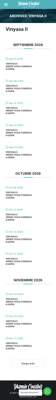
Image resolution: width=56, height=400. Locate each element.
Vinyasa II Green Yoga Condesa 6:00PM (19, 66)
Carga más (28, 363)
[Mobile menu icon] (6, 4)
